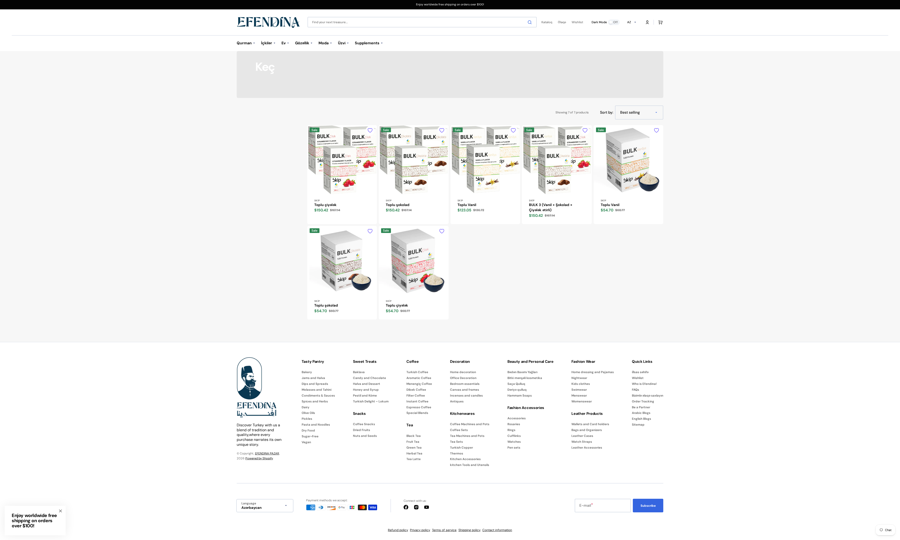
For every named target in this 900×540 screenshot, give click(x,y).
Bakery (307, 372)
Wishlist (638, 378)
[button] (647, 22)
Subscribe (648, 506)
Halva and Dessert (366, 384)
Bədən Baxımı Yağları (522, 372)
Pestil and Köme (365, 396)
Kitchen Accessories (465, 459)
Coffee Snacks (364, 424)
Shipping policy (469, 530)
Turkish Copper (461, 448)
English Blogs (641, 419)
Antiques (457, 401)
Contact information (497, 530)
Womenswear (581, 401)
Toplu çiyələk (325, 204)
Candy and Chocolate (369, 378)
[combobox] (422, 22)
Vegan (306, 442)
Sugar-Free (310, 436)
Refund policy (398, 530)
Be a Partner (641, 407)
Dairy (305, 407)
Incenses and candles (466, 396)
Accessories (516, 418)
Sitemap (638, 425)
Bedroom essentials (465, 384)
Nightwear (579, 378)
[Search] (531, 22)
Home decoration (463, 372)
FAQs (635, 390)
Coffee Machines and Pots (469, 424)
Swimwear (579, 390)
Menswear (579, 396)
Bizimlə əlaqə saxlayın (647, 396)
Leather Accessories (586, 448)
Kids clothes (580, 384)
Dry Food (308, 430)
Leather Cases (582, 436)
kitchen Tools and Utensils (469, 465)
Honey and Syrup (366, 390)
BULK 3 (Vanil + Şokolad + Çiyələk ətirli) (550, 207)
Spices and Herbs (315, 401)
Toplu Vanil (467, 204)
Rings (511, 430)
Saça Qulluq (516, 384)
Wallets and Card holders (590, 424)
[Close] (60, 511)
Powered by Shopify (259, 458)
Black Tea (413, 436)
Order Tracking (643, 401)
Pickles (307, 419)
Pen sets (513, 448)
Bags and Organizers (586, 430)
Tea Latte (413, 459)
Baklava (359, 372)
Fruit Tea (412, 442)
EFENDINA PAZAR (267, 453)
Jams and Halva (313, 378)
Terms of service (444, 530)
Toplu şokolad (397, 204)
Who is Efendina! (644, 384)
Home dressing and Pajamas (592, 372)
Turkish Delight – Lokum (371, 401)
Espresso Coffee (418, 407)
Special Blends (417, 413)
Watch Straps (581, 442)
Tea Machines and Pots (467, 436)
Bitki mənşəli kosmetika (524, 378)
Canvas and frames (464, 390)
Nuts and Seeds (365, 436)
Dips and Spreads (315, 384)
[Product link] (342, 174)
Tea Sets (456, 442)
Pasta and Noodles (316, 425)
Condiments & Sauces (318, 396)
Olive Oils (308, 413)
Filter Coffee (415, 396)
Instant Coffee (417, 401)
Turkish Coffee (417, 372)
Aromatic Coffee (418, 378)
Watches (514, 442)
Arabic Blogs (641, 413)
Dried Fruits (361, 430)
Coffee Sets (459, 430)
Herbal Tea (414, 453)
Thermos (456, 453)
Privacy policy (420, 530)
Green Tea (414, 448)
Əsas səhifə (640, 372)
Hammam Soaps (519, 396)
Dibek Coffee (416, 390)
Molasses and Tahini (316, 390)
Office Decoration (463, 378)
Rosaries (513, 424)
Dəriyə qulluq (517, 390)
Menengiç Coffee (419, 384)
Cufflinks (514, 436)
